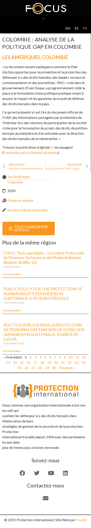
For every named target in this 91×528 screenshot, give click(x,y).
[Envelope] (45, 498)
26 (26, 368)
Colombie (55, 57)
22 (70, 362)
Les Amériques (21, 57)
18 (42, 362)
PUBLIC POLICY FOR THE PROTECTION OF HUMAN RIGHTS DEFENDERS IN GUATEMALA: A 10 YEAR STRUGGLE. (42, 293)
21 (63, 362)
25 (20, 368)
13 (8, 362)
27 (33, 368)
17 (35, 362)
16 (28, 362)
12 (84, 357)
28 (40, 368)
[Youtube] (51, 472)
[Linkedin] (65, 472)
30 (54, 368)
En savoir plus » (12, 274)
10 (70, 357)
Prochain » (67, 368)
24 (83, 362)
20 (56, 362)
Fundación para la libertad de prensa (30, 152)
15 (22, 362)
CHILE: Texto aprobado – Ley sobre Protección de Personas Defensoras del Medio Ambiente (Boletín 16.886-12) (43, 257)
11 (77, 357)
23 (76, 362)
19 (49, 362)
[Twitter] (36, 472)
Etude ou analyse (20, 200)
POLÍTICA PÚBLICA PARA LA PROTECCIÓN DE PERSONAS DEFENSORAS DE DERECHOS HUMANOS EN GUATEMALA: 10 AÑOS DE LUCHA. (44, 332)
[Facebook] (22, 472)
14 (15, 362)
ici (52, 147)
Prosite (81, 520)
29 (47, 368)
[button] (43, 18)
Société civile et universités (27, 210)
